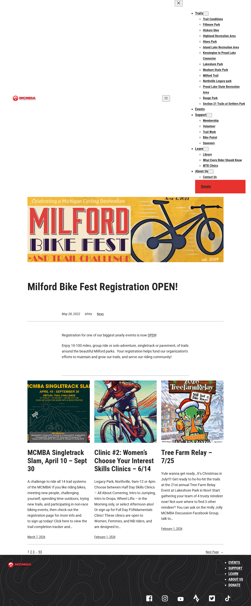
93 (40, 552)
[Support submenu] (209, 115)
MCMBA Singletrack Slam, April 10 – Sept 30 (57, 461)
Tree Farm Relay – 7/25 (186, 457)
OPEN (152, 335)
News (100, 314)
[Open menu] (166, 98)
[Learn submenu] (206, 149)
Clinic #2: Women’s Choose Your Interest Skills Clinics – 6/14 (124, 461)
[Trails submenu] (206, 14)
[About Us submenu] (211, 171)
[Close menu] (179, 3)
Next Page (215, 552)
